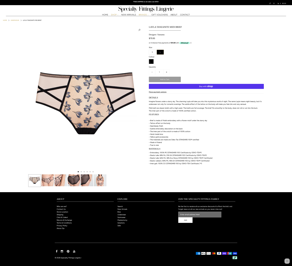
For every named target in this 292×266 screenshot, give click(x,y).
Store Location (62, 212)
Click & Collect (62, 217)
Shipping (60, 215)
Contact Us (61, 209)
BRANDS (143, 14)
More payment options (157, 92)
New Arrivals (122, 209)
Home (5, 20)
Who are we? (62, 206)
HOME (105, 14)
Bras (119, 212)
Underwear (15, 20)
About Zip (60, 228)
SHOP (114, 14)
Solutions (121, 223)
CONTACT (185, 14)
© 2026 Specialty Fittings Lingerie (68, 258)
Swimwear (121, 217)
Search (120, 206)
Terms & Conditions (64, 223)
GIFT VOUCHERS (159, 14)
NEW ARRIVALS (128, 14)
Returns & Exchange (64, 220)
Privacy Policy (62, 226)
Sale (119, 226)
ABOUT (174, 14)
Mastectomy (122, 220)
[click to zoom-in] (139, 29)
